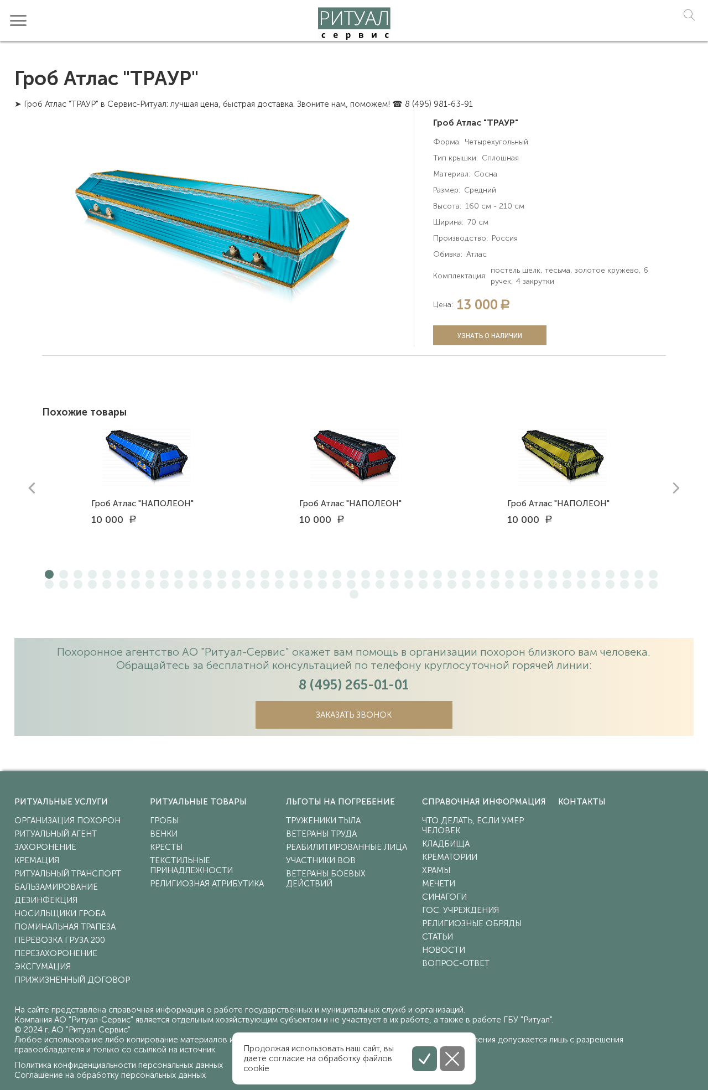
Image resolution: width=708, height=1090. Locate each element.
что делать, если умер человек (473, 825)
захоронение (45, 847)
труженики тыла (323, 821)
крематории (449, 857)
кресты (166, 847)
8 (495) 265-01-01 (354, 685)
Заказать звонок (354, 715)
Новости (443, 950)
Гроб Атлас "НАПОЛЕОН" (142, 503)
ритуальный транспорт (67, 874)
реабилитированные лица (346, 847)
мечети (438, 884)
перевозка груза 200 (59, 940)
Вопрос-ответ (456, 963)
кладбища (446, 844)
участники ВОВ (321, 860)
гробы (164, 821)
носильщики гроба (60, 913)
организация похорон (67, 821)
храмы (436, 870)
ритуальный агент (55, 834)
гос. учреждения (460, 910)
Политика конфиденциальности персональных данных (118, 1065)
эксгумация (42, 967)
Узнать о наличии (489, 336)
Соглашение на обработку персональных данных (110, 1075)
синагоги (444, 897)
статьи (437, 937)
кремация (36, 860)
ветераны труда (321, 834)
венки (164, 834)
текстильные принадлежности (191, 865)
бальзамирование (56, 887)
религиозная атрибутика (207, 884)
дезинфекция (45, 900)
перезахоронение (55, 953)
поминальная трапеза (65, 927)
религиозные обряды (472, 923)
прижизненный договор (72, 980)
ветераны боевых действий (326, 879)
